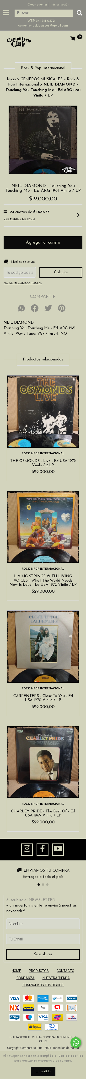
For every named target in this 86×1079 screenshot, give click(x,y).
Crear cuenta (37, 4)
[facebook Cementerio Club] (42, 849)
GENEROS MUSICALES (41, 79)
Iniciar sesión (59, 4)
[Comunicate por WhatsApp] (75, 1042)
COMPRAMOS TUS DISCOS (43, 985)
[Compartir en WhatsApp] (22, 308)
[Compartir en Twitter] (48, 308)
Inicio (11, 79)
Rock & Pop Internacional (43, 453)
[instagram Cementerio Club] (27, 849)
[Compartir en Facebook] (34, 308)
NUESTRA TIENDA (56, 978)
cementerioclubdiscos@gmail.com (43, 25)
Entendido (43, 1071)
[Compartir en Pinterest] (61, 308)
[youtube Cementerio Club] (58, 849)
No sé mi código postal (23, 283)
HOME (16, 971)
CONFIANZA (25, 978)
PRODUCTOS (39, 971)
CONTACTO (65, 971)
